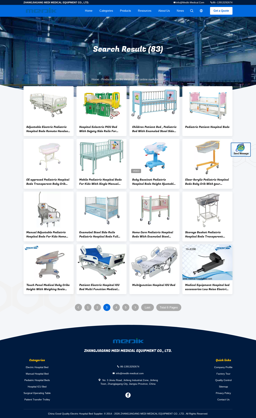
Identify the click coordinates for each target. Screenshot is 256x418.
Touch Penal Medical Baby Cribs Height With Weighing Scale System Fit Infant (48, 287)
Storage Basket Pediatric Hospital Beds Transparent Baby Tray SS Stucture (204, 234)
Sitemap (223, 386)
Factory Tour (223, 373)
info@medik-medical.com (190, 2)
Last (147, 307)
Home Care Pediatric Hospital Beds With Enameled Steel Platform (152, 234)
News (180, 10)
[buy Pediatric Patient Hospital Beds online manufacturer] (207, 104)
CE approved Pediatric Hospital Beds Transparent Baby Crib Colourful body (47, 182)
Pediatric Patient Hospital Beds (207, 127)
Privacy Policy (223, 393)
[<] (78, 307)
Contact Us (223, 399)
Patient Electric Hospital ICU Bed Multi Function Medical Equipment (99, 287)
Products (125, 10)
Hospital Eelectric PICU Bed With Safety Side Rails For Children (98, 129)
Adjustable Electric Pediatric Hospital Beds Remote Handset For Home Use (47, 129)
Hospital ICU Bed (37, 386)
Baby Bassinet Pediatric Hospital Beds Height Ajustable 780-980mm (153, 182)
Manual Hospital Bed (37, 373)
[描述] (201, 11)
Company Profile (223, 367)
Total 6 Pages (169, 307)
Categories (106, 10)
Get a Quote (221, 10)
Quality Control (223, 380)
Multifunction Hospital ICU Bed (153, 285)
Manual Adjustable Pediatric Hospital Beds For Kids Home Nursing (46, 234)
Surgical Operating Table (37, 393)
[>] (135, 307)
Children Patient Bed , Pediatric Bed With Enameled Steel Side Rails (154, 129)
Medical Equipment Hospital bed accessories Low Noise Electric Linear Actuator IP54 (207, 287)
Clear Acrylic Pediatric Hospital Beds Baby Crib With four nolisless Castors (207, 182)
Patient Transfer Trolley (37, 399)
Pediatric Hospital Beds (37, 380)
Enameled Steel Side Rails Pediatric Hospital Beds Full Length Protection (98, 234)
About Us (164, 10)
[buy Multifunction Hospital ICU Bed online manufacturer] (154, 262)
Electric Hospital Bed (37, 367)
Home (88, 10)
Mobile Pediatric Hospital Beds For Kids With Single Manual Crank (100, 182)
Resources (144, 10)
